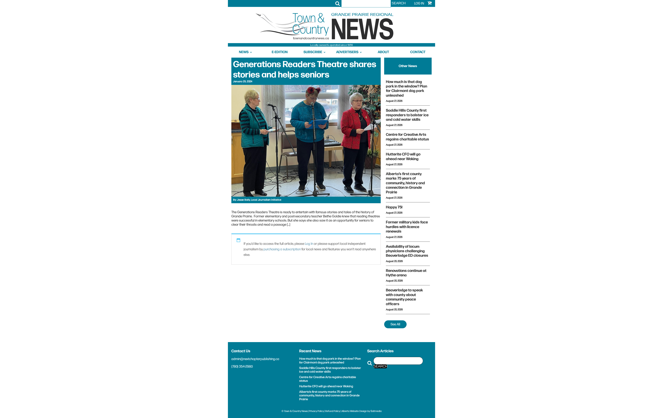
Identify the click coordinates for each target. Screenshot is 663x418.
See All (395, 324)
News (244, 52)
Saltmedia (376, 411)
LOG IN (419, 3)
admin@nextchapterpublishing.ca (255, 359)
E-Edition (280, 52)
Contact (417, 52)
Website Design (358, 411)
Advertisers (347, 52)
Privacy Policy (316, 411)
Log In (309, 244)
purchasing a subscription (282, 249)
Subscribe (313, 52)
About (383, 52)
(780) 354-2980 (242, 367)
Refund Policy (332, 411)
